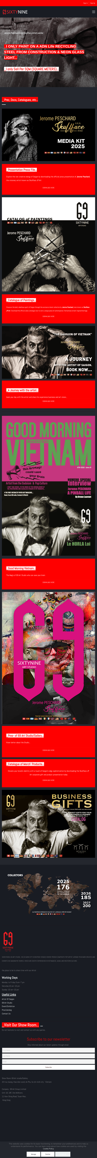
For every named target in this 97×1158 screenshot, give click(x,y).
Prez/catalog (7, 1010)
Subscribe (48, 1067)
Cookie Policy (48, 1149)
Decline (47, 1154)
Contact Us (6, 1013)
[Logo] (15, 12)
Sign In (85, 3)
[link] (48, 869)
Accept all (62, 1154)
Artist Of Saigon (8, 999)
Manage (33, 1154)
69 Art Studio (7, 1002)
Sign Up (92, 3)
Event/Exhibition (8, 1006)
